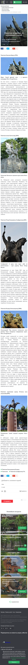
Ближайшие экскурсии (14, 511)
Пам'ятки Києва (5, 9)
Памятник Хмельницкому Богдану (10, 469)
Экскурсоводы (18, 612)
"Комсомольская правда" (13, 41)
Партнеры (3, 612)
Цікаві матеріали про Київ (7, 7)
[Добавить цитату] (2, 491)
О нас (14, 612)
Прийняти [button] (14, 662)
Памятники (5, 471)
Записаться (22, 549)
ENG (26, 2)
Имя (3, 484)
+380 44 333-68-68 (6, 649)
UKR (23, 2)
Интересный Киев (5, 6)
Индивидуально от (14, 531)
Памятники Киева (6, 10)
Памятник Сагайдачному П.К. (17, 471)
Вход (11, 2)
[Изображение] (5, 491)
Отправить (7, 501)
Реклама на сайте (8, 612)
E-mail (3, 487)
